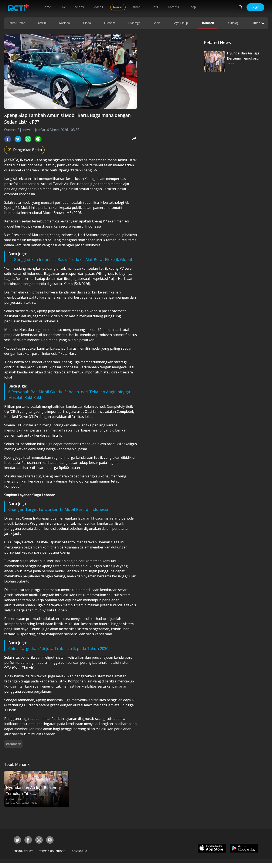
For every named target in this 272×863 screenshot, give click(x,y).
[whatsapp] (28, 139)
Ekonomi (110, 23)
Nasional (64, 23)
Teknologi (233, 23)
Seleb (156, 23)
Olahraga (134, 23)
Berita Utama (16, 23)
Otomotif (207, 23)
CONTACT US (79, 851)
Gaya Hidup (180, 23)
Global (87, 23)
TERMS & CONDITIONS (52, 851)
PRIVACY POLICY (23, 851)
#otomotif (13, 744)
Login (255, 7)
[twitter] (17, 139)
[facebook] (7, 139)
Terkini (42, 23)
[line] (38, 139)
